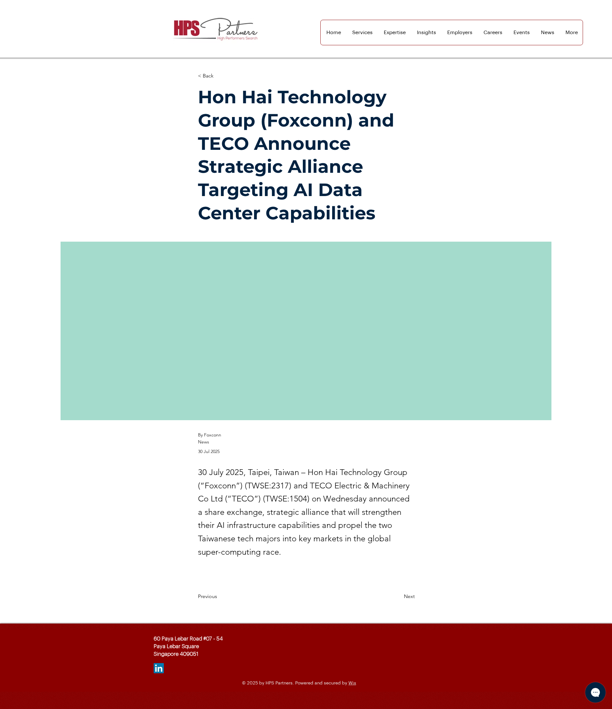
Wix (352, 683)
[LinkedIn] (159, 668)
